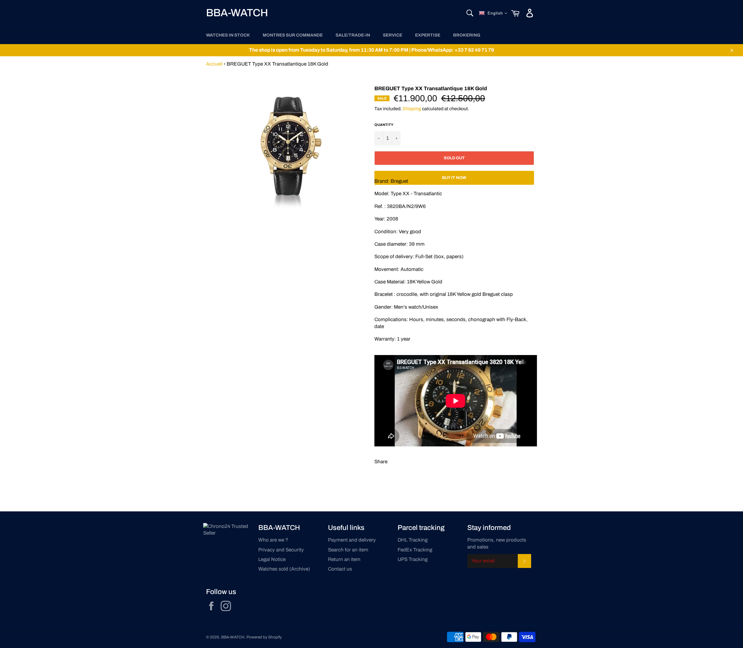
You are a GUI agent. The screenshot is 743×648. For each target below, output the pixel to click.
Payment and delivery (352, 540)
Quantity (383, 125)
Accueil (214, 64)
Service (392, 35)
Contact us (340, 569)
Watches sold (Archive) (284, 569)
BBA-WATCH (237, 13)
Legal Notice (272, 559)
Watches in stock (228, 35)
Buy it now (454, 177)
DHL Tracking (413, 540)
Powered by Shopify (264, 637)
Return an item (344, 559)
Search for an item (348, 550)
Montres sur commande (293, 35)
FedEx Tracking (415, 550)
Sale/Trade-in (353, 35)
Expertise (427, 35)
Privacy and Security (281, 550)
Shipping (412, 108)
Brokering (466, 35)
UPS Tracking (413, 559)
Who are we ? (273, 540)
